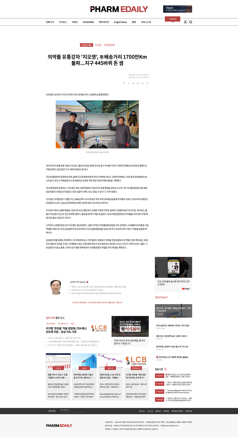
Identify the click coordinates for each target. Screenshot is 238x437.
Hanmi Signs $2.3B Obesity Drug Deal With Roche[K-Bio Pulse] (96, 293)
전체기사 (50, 22)
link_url (142, 83)
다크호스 (63, 22)
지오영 (98, 45)
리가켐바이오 (63, 323)
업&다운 (110, 368)
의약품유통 (109, 45)
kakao (123, 83)
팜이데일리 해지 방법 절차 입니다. (72, 411)
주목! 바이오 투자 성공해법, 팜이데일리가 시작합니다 (129, 342)
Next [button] (61, 412)
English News (120, 22)
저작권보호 (188, 411)
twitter (133, 83)
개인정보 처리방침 (177, 411)
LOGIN (185, 22)
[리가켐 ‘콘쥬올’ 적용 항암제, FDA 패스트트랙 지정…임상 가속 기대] (99, 327)
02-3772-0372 (147, 425)
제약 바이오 (104, 22)
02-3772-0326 (121, 425)
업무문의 (158, 411)
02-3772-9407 (138, 425)
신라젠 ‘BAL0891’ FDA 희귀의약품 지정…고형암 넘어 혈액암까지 (73, 341)
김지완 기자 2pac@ (77, 281)
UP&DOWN (88, 22)
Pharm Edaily (59, 425)
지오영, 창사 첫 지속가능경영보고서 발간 (87, 289)
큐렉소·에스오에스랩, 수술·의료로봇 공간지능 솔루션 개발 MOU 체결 (98, 286)
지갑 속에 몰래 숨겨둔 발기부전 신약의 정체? (173, 283)
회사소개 (142, 411)
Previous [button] (61, 409)
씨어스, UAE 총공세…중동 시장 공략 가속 (64, 337)
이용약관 (166, 411)
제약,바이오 (136, 368)
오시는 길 (150, 411)
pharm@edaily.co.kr (171, 425)
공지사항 (51, 410)
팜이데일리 (50, 323)
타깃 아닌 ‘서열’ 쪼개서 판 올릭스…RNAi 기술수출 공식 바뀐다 (72, 345)
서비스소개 (146, 22)
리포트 (75, 22)
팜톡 (134, 22)
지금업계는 (86, 45)
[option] (79, 410)
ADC (72, 323)
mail (137, 83)
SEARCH (190, 22)
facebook (128, 83)
